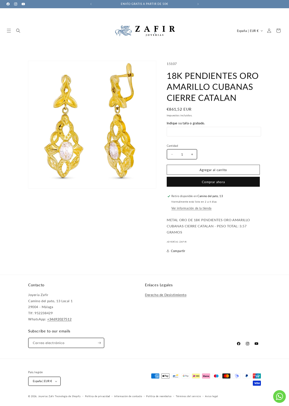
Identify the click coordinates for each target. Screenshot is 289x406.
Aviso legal (211, 396)
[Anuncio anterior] (91, 4)
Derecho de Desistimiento (165, 295)
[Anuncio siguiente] (198, 4)
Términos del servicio (188, 396)
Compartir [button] (178, 251)
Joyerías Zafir (46, 396)
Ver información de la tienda (191, 208)
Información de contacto (128, 396)
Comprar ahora (213, 182)
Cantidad (172, 145)
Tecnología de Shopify (68, 396)
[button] (9, 30)
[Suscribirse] (99, 343)
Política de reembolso (159, 396)
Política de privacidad (97, 396)
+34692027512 (59, 319)
